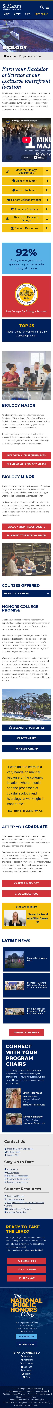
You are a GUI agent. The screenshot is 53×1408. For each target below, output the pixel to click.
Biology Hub (12, 1169)
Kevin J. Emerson (33, 1116)
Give (27, 14)
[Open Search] (41, 7)
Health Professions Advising (19, 1209)
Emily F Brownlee (32, 1092)
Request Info (28, 1261)
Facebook (28, 1356)
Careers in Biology (26, 883)
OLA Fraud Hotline (10, 1403)
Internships (28, 738)
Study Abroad (28, 748)
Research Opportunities (28, 727)
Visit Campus (28, 1269)
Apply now (28, 1278)
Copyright (30, 1391)
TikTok (27, 1374)
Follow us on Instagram (17, 1182)
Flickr (28, 1377)
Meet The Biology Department (20, 1149)
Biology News (13, 1172)
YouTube (27, 1367)
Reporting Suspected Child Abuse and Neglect (26, 1400)
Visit (6, 14)
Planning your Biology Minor (26, 535)
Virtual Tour (28, 1336)
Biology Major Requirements (26, 455)
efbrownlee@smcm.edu (34, 1105)
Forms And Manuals (15, 1196)
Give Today (28, 1344)
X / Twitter (28, 1363)
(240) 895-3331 (13, 1152)
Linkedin (28, 1370)
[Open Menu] (47, 7)
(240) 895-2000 (27, 1331)
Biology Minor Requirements (26, 526)
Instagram (28, 1360)
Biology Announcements (17, 1176)
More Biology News (26, 1032)
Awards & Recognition (16, 1212)
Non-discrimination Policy (26, 1397)
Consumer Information (15, 1391)
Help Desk (18, 1405)
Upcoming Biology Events (18, 1179)
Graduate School (26, 893)
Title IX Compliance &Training (14, 1394)
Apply (17, 14)
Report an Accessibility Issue (39, 1394)
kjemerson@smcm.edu (34, 1123)
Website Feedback (32, 1405)
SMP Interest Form (15, 1199)
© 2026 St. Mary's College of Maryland (26, 1389)
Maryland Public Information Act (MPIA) (34, 1403)
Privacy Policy (41, 1391)
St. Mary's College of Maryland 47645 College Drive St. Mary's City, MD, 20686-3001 (27, 1325)
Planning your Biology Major (26, 464)
